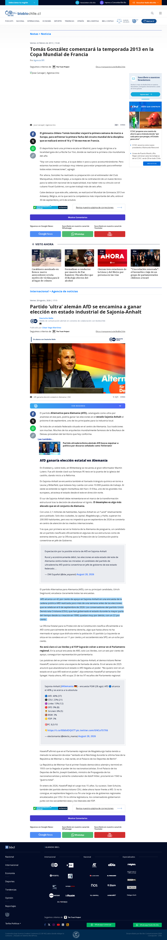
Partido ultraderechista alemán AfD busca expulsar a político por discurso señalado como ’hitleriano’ (90, 444)
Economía (47, 21)
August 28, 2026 (85, 574)
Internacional (33, 21)
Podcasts (9, 21)
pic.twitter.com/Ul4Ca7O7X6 (92, 730)
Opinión (80, 21)
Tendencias (69, 21)
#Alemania (67, 686)
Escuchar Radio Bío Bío (146, 2)
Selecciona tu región (18, 2)
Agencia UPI (39, 60)
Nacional (20, 21)
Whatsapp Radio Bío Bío (149, 925)
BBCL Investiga (93, 21)
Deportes (58, 21)
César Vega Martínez (51, 327)
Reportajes (10, 906)
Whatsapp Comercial (102, 924)
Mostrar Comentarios (77, 217)
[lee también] (50, 448)
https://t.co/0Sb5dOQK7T (61, 730)
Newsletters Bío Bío (88, 2)
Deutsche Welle (46, 318)
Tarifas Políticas (12, 923)
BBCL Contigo (108, 21)
